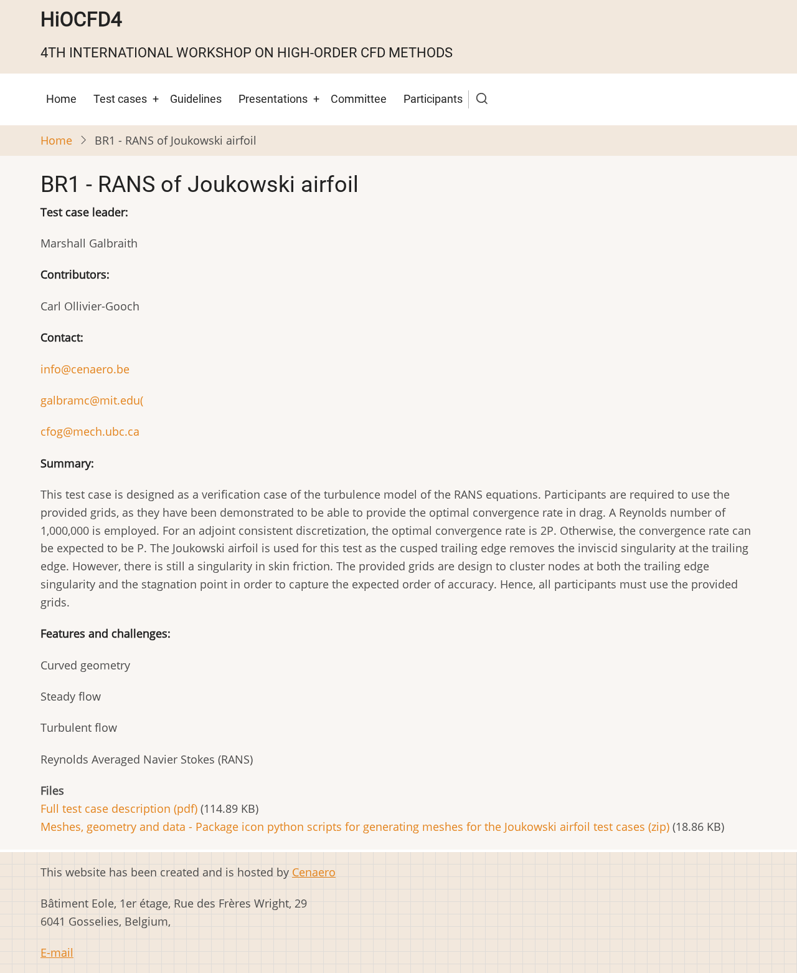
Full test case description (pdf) (118, 808)
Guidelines (196, 98)
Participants (433, 98)
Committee (359, 98)
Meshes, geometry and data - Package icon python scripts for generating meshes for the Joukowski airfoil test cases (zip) (354, 826)
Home (61, 98)
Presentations (273, 98)
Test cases (120, 98)
